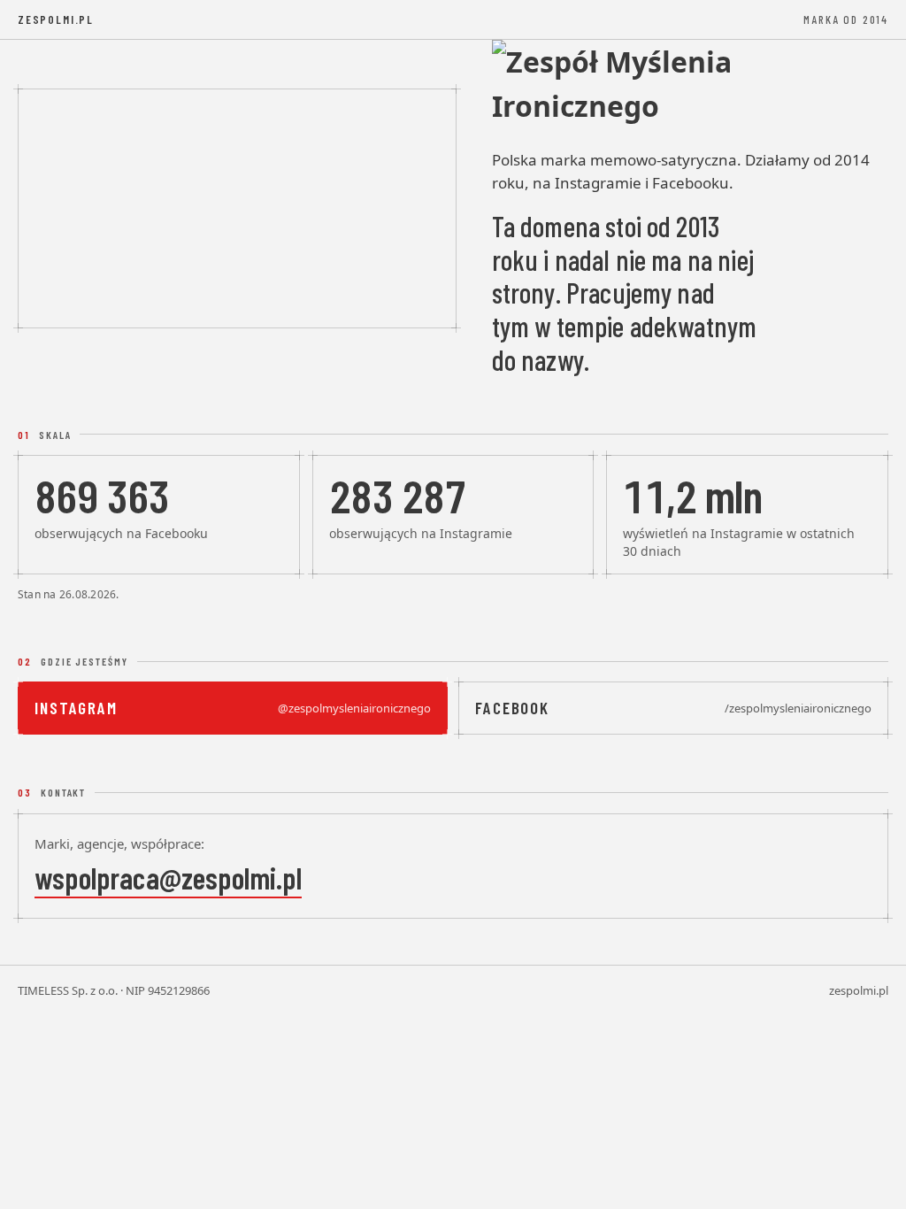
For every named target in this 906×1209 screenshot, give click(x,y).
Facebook (673, 707)
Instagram (233, 707)
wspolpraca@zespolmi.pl (168, 877)
